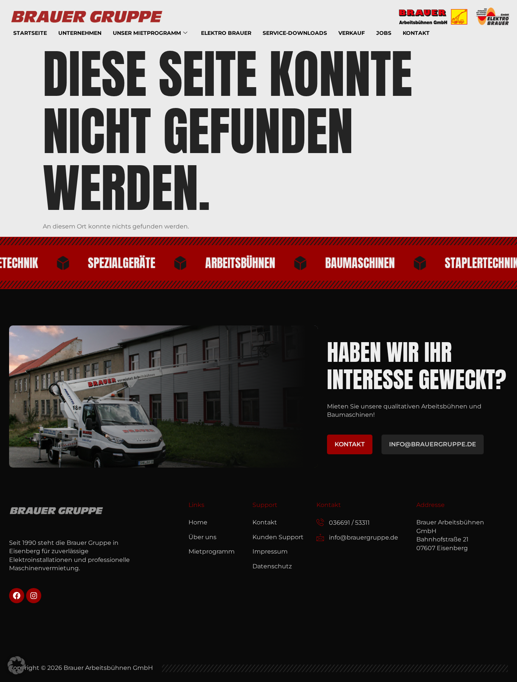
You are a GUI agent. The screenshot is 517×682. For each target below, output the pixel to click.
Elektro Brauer (226, 33)
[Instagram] (33, 595)
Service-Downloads (295, 33)
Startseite (30, 33)
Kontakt (416, 33)
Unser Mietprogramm (147, 33)
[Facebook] (16, 595)
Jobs (383, 33)
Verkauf (351, 33)
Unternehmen (79, 33)
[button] (16, 665)
